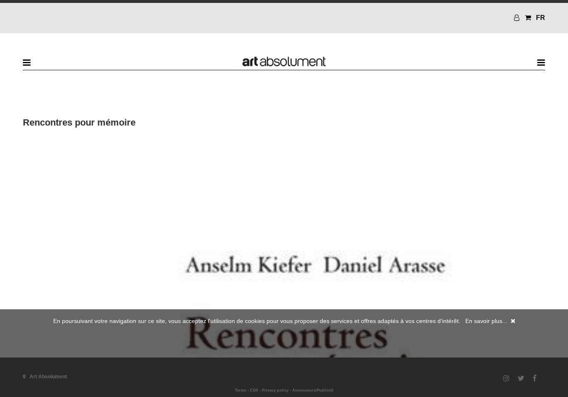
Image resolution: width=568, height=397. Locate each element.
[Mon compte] (517, 17)
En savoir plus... (486, 321)
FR (540, 17)
